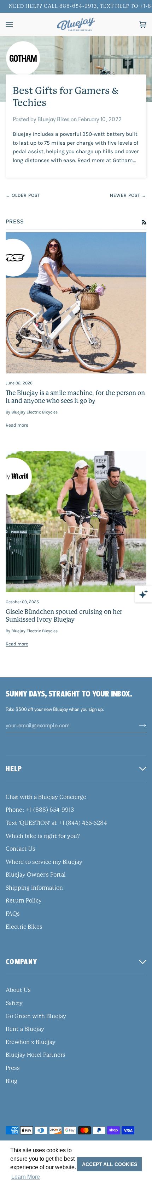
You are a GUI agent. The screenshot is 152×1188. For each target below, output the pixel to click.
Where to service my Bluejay (44, 862)
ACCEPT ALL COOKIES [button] (109, 1164)
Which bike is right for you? (43, 836)
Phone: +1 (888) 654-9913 (40, 810)
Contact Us (20, 849)
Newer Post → (128, 195)
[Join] (137, 725)
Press (13, 1068)
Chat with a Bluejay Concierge (46, 797)
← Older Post (23, 195)
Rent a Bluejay (25, 1029)
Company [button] (21, 961)
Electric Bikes (24, 927)
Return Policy (24, 901)
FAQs (13, 914)
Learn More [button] (25, 1177)
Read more (17, 425)
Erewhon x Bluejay (30, 1042)
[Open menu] (16, 24)
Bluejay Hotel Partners (35, 1055)
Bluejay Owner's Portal (36, 875)
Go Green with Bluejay (36, 1016)
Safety (14, 1003)
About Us (18, 990)
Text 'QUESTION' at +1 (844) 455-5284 (56, 823)
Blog (11, 1081)
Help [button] (14, 768)
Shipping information (34, 888)
